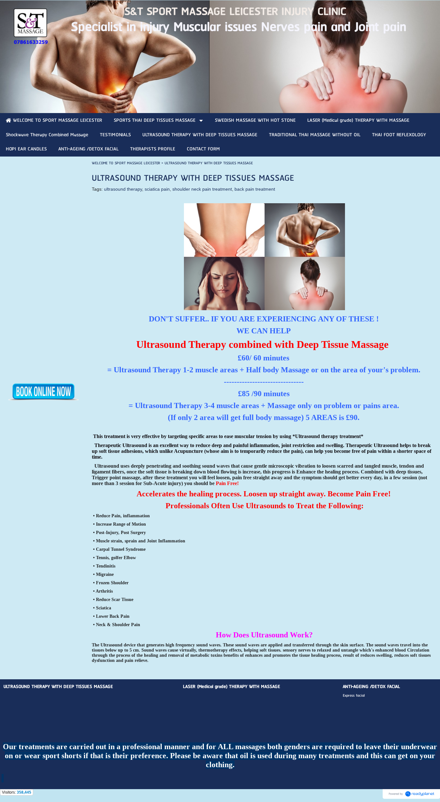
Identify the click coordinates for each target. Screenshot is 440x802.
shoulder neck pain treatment (202, 189)
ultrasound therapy (123, 189)
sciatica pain (157, 189)
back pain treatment (254, 189)
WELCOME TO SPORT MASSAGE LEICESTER (126, 163)
